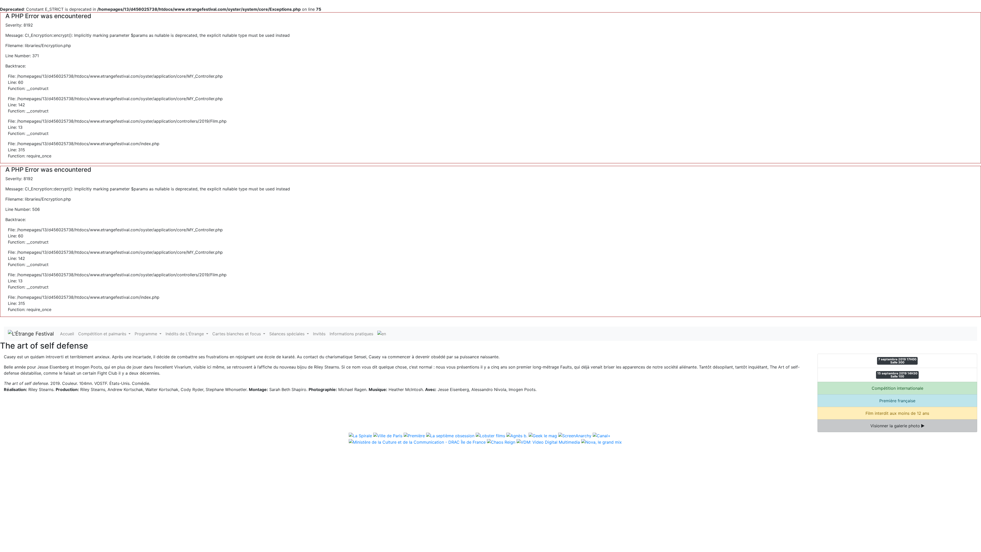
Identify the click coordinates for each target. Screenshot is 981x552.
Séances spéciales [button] (287, 333)
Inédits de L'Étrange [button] (185, 333)
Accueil (67, 333)
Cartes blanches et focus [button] (237, 333)
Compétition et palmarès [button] (102, 333)
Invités (319, 333)
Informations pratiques (351, 333)
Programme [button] (146, 333)
